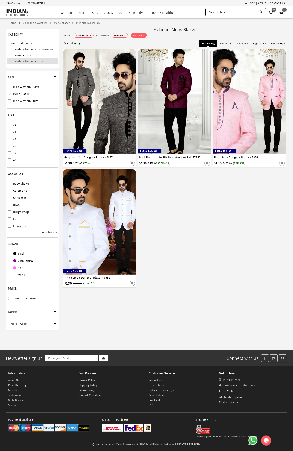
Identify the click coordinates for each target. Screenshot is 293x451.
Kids (95, 12)
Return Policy (87, 390)
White (21, 275)
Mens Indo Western (23, 43)
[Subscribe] (103, 358)
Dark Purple (25, 261)
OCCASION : (103, 35)
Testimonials (15, 395)
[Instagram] (274, 358)
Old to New (242, 43)
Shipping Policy (88, 385)
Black (21, 253)
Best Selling (208, 43)
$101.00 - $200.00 (24, 298)
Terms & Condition (90, 395)
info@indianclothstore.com (238, 385)
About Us (13, 380)
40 (14, 153)
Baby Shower (21, 183)
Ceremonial (21, 191)
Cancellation (156, 395)
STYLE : (67, 35)
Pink (20, 268)
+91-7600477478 (230, 380)
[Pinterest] (282, 358)
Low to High (278, 43)
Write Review (16, 400)
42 (14, 160)
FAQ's (152, 405)
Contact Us (277, 3)
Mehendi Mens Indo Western (34, 49)
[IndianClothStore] (17, 12)
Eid (15, 219)
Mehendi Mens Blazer (29, 61)
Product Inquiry (228, 402)
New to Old (225, 43)
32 (14, 124)
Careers (12, 390)
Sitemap (13, 405)
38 (14, 146)
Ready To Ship (162, 12)
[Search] (261, 12)
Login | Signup (257, 3)
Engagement (21, 226)
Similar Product (125, 163)
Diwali (17, 205)
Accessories (113, 12)
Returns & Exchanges (161, 390)
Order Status (156, 385)
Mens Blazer (23, 55)
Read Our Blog (17, 385)
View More (49, 232)
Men (82, 12)
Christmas (20, 198)
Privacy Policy (87, 380)
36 (14, 139)
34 (14, 132)
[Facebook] (265, 358)
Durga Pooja (21, 212)
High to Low (260, 43)
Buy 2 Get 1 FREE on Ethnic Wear (143, 3)
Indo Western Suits (25, 101)
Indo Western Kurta (26, 87)
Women (66, 12)
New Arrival (136, 12)
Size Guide (155, 400)
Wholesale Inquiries (230, 397)
